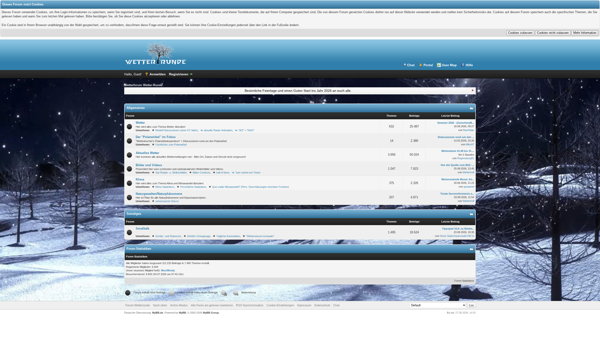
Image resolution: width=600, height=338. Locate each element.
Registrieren (178, 74)
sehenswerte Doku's (167, 201)
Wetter (140, 122)
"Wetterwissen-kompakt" (260, 236)
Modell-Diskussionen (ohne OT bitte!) (176, 130)
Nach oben (160, 305)
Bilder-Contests (201, 172)
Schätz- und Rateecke (168, 236)
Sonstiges (134, 213)
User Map (449, 65)
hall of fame (222, 172)
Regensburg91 (465, 158)
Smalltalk (142, 228)
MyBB (182, 312)
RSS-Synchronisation (249, 305)
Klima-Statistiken (164, 186)
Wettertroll (468, 172)
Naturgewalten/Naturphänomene (159, 194)
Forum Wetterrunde (137, 305)
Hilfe (469, 65)
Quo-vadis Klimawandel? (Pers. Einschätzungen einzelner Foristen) (250, 186)
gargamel (469, 186)
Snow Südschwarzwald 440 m (457, 235)
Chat (411, 65)
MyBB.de (157, 312)
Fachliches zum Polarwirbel (171, 144)
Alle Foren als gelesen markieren (212, 305)
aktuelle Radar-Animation (218, 130)
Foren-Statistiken (464, 280)
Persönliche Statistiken (193, 186)
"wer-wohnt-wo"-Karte (247, 172)
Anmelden (158, 74)
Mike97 (470, 144)
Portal (428, 65)
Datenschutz (322, 305)
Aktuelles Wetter (147, 153)
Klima (140, 179)
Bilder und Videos (149, 165)
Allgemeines (136, 108)
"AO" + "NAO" (246, 130)
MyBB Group (211, 312)
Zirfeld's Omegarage (198, 236)
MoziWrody (168, 270)
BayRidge (468, 130)
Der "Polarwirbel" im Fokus (156, 137)
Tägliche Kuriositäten (228, 236)
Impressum (304, 305)
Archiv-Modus (179, 305)
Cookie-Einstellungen (280, 305)
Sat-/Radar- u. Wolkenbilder (171, 172)
